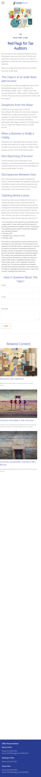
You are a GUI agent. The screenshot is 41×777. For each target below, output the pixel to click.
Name (3, 285)
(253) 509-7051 (12, 762)
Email (3, 297)
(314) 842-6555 (12, 751)
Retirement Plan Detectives (12, 378)
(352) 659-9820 (12, 770)
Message (4, 308)
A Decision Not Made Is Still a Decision (17, 420)
